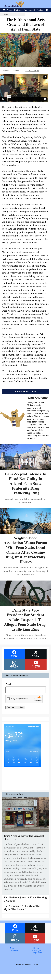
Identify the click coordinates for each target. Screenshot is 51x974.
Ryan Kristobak (12, 71)
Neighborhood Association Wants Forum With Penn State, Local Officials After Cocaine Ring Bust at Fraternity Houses (25, 549)
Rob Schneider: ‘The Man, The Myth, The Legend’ (22, 907)
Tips (25, 10)
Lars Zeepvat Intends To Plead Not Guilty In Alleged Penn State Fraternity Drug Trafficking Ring (25, 483)
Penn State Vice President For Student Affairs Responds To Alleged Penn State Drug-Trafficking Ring (25, 619)
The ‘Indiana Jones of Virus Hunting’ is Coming (26, 899)
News (9, 10)
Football (40, 10)
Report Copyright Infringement (36, 950)
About (32, 10)
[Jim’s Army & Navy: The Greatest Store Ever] (25, 833)
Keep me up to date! (15, 707)
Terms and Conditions (14, 949)
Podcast (17, 10)
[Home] (14, 6)
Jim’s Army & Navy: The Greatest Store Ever (24, 837)
